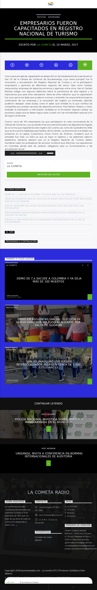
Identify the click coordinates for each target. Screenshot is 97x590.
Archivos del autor (48, 174)
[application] (30, 153)
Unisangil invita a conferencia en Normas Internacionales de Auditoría (49, 455)
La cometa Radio (48, 492)
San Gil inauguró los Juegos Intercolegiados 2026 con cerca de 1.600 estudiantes (44, 207)
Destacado (12, 307)
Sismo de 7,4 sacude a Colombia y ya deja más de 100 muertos (40, 194)
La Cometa (44, 44)
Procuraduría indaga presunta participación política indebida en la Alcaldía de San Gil (44, 213)
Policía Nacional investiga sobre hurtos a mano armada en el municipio (49, 421)
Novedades (54, 17)
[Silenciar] (45, 153)
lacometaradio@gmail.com (51, 515)
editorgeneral (12, 295)
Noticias (41, 17)
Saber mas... (10, 525)
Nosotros (71, 516)
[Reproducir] (8, 153)
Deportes (11, 350)
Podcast (71, 510)
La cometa (11, 265)
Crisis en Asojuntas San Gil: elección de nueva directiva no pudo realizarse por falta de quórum (48, 200)
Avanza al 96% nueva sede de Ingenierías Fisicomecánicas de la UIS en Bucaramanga (45, 220)
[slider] (50, 153)
